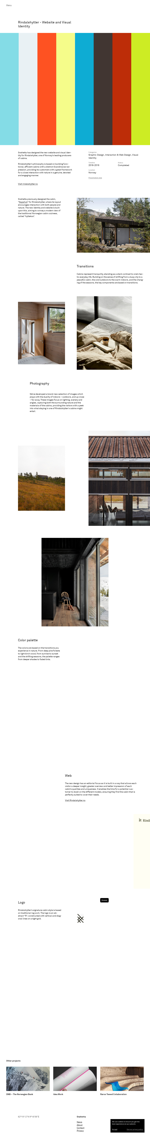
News (79, 1122)
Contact (80, 1128)
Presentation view (95, 178)
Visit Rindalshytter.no (75, 800)
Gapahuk (23, 202)
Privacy (80, 1131)
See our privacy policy (135, 1129)
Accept (114, 1129)
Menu (9, 5)
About (79, 1125)
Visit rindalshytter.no (28, 184)
